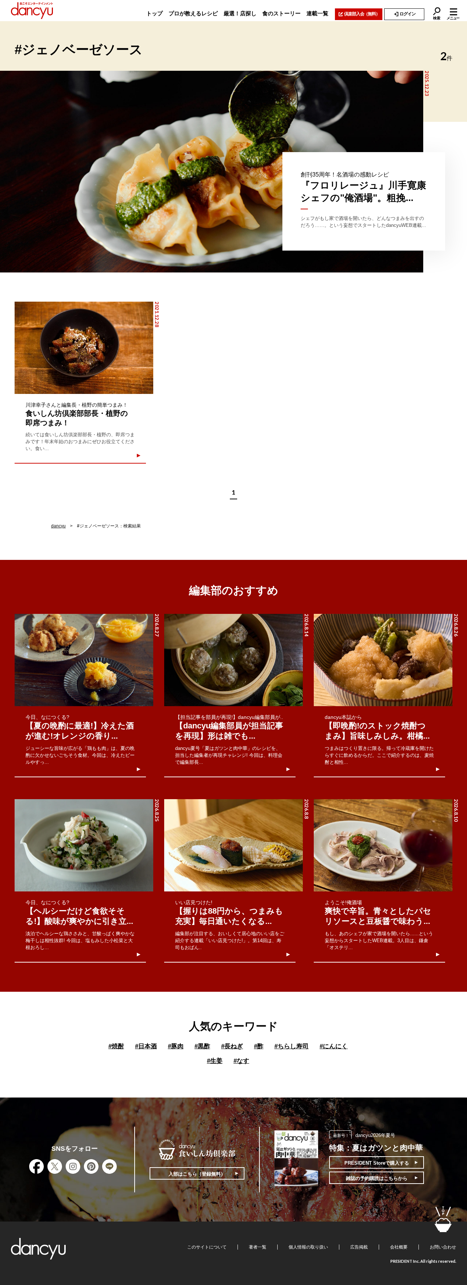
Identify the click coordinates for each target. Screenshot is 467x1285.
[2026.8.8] (233, 845)
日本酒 (146, 1046)
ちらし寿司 (291, 1046)
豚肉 (176, 1046)
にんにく (334, 1046)
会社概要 (399, 1247)
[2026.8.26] (383, 660)
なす (241, 1060)
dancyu (58, 526)
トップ (154, 13)
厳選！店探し (240, 13)
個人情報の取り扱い (308, 1247)
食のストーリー (281, 13)
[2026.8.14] (233, 660)
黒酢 (202, 1046)
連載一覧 (317, 13)
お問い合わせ (443, 1247)
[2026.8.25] (84, 845)
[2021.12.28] (84, 348)
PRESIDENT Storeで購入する (376, 1163)
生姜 (215, 1060)
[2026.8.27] (84, 660)
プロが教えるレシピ (193, 13)
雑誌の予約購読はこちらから (377, 1178)
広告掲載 (359, 1247)
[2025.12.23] (211, 171)
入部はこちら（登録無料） (197, 1174)
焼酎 (116, 1046)
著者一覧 (257, 1247)
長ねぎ (232, 1046)
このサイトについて (207, 1247)
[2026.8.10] (383, 845)
